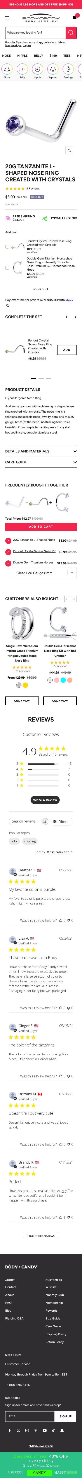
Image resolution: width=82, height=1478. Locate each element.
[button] (67, 599)
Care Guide (53, 1326)
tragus (27, 45)
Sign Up (65, 1416)
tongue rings (13, 45)
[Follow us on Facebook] (9, 1430)
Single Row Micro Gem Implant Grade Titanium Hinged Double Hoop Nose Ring (22, 653)
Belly (38, 56)
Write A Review (45, 800)
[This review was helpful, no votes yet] (60, 920)
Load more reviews (41, 1236)
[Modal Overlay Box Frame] (41, 1465)
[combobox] (54, 852)
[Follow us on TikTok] (53, 1430)
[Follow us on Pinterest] (35, 1430)
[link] (18, 685)
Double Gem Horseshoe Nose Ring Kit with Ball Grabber (60, 651)
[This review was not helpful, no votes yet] (68, 920)
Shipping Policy (55, 1334)
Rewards (51, 1310)
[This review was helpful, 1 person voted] (60, 1217)
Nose (6, 56)
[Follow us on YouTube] (44, 1430)
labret (62, 42)
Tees (67, 56)
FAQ (8, 1303)
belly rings (50, 42)
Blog (8, 1310)
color (14, 841)
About (9, 1295)
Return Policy (54, 1342)
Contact (10, 1287)
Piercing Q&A (14, 1318)
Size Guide (52, 1318)
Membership (54, 1303)
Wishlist (50, 1287)
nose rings (35, 42)
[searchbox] (24, 821)
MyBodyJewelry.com (41, 1445)
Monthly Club (54, 1295)
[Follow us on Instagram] (27, 1430)
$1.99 (53, 56)
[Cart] (74, 18)
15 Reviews (32, 188)
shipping (30, 841)
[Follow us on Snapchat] (62, 1430)
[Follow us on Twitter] (18, 1430)
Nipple (22, 56)
